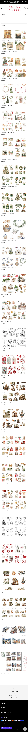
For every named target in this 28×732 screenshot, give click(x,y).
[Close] (26, 706)
